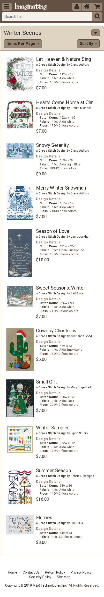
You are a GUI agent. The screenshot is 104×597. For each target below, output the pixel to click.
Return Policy (55, 572)
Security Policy (40, 577)
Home (12, 572)
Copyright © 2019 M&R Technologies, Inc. (36, 585)
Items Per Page (21, 43)
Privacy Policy (81, 572)
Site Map (63, 577)
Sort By (87, 43)
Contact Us (31, 572)
